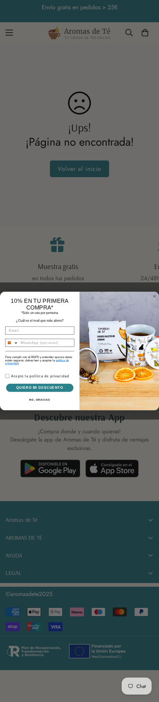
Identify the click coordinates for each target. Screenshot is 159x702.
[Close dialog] (154, 296)
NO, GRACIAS (39, 399)
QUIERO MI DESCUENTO (39, 387)
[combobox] (12, 343)
